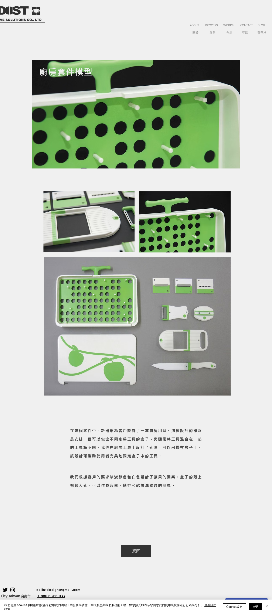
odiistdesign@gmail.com (58, 589)
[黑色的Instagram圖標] (13, 590)
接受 (255, 606)
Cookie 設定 (234, 606)
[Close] (266, 607)
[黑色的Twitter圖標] (5, 590)
